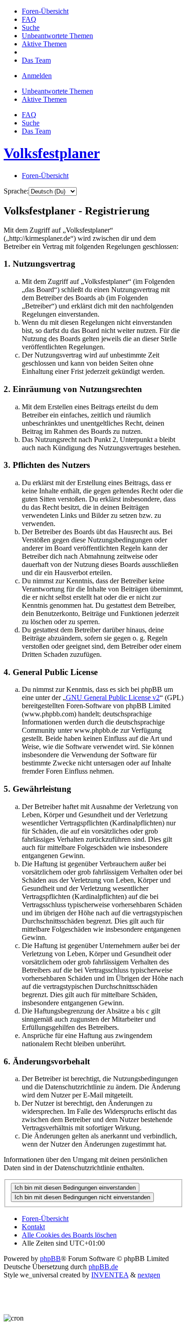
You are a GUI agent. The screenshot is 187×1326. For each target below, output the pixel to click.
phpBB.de (103, 1267)
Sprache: (16, 191)
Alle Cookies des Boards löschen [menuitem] (69, 1235)
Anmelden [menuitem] (37, 75)
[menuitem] (45, 11)
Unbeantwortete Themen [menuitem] (57, 91)
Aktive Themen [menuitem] (44, 99)
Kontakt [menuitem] (33, 1227)
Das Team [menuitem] (36, 131)
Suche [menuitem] (30, 123)
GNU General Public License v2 (113, 697)
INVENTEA (109, 1275)
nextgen (149, 1275)
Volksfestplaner (52, 153)
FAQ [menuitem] (29, 115)
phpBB (50, 1258)
